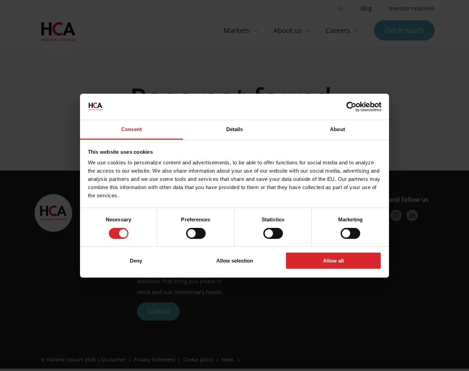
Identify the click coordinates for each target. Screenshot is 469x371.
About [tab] (337, 129)
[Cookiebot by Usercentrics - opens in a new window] (351, 107)
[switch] (196, 233)
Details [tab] (234, 129)
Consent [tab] (131, 129)
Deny (136, 261)
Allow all (333, 261)
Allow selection (234, 261)
